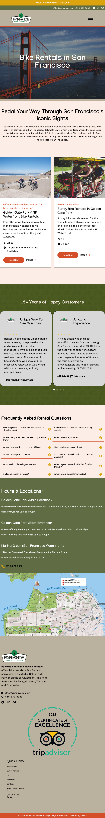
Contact (10, 784)
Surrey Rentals (13, 771)
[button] (54, 389)
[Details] (35, 260)
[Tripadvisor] (102, 8)
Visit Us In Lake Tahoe (13, 796)
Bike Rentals (12, 767)
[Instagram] (98, 8)
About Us (11, 780)
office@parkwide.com (63, 8)
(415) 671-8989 (82, 8)
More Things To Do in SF (15, 790)
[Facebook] (94, 8)
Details (29, 260)
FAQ (8, 775)
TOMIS (83, 815)
